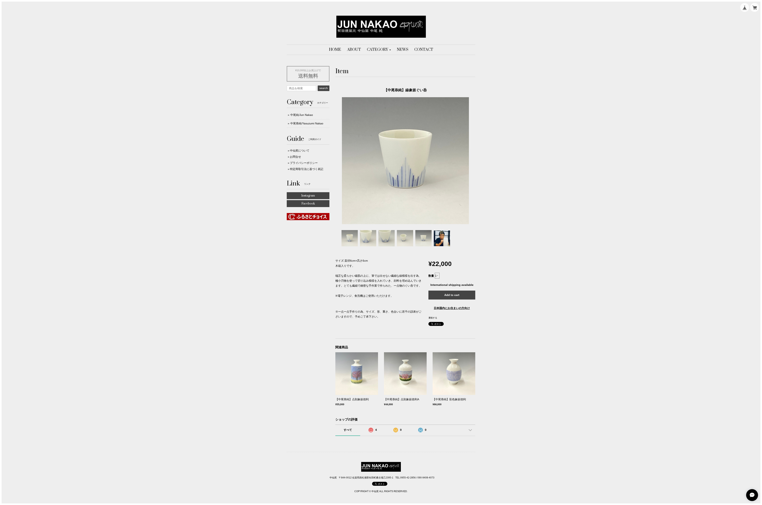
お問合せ (295, 156)
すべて (348, 429)
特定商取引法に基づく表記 (306, 169)
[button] (379, 50)
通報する (432, 318)
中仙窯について (299, 150)
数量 (431, 275)
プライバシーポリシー (304, 162)
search (323, 88)
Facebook (308, 203)
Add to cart (451, 295)
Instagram (308, 196)
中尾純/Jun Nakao (301, 114)
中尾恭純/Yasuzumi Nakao (306, 123)
